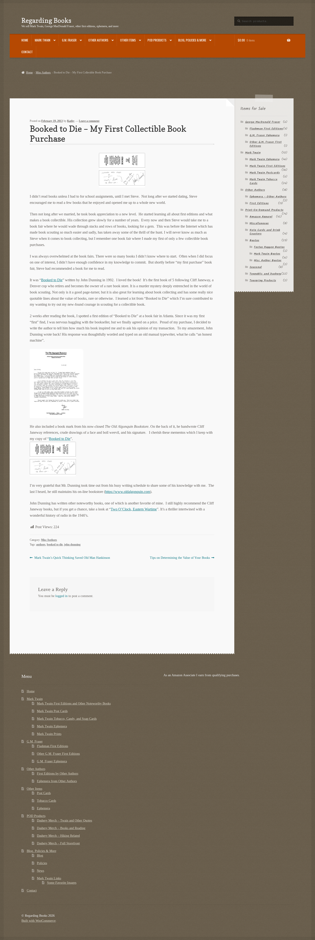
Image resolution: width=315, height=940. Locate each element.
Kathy (70, 121)
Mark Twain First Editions (267, 166)
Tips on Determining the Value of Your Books (180, 558)
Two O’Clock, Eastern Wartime (134, 509)
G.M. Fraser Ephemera (264, 135)
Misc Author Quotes (267, 260)
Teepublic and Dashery (265, 274)
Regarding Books (46, 20)
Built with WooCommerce (38, 920)
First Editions (259, 203)
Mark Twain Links (49, 878)
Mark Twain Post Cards (52, 711)
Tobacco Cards (46, 800)
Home (24, 40)
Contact (27, 52)
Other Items (128, 40)
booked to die (55, 544)
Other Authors (98, 40)
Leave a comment (89, 121)
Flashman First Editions (266, 128)
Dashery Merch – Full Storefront (58, 843)
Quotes (254, 240)
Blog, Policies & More (192, 40)
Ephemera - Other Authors (268, 196)
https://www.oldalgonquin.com (127, 491)
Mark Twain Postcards (265, 172)
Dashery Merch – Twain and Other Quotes (64, 820)
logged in (61, 596)
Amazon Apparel (261, 216)
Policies (42, 863)
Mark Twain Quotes (267, 254)
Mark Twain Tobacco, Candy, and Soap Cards (67, 718)
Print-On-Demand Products (264, 210)
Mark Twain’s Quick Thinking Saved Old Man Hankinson (72, 558)
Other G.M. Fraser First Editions (266, 144)
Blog (40, 855)
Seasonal (256, 267)
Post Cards (44, 793)
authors (40, 544)
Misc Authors (43, 72)
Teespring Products (263, 280)
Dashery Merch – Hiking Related (58, 836)
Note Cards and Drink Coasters (265, 232)
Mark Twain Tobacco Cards (263, 181)
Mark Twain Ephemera (264, 159)
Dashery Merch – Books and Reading (61, 828)
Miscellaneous (259, 223)
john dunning (72, 544)
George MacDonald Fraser (262, 122)
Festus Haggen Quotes (269, 247)
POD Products (157, 40)
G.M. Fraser (69, 40)
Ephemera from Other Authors (57, 781)
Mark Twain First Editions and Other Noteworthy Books (74, 703)
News (40, 871)
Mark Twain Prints (49, 734)
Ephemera (43, 808)
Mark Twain (42, 40)
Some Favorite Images (61, 882)
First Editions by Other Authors (57, 773)
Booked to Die (51, 280)
